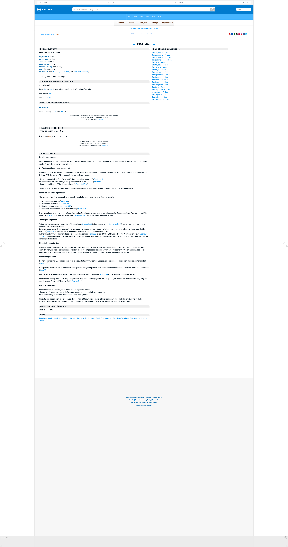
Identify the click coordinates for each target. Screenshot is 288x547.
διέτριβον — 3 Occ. (159, 97)
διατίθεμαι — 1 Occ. (160, 85)
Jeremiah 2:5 (66, 204)
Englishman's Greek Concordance (98, 318)
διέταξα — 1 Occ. (159, 62)
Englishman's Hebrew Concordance (126, 318)
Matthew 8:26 (80, 215)
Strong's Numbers (77, 318)
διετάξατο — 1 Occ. (160, 67)
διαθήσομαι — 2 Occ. (160, 77)
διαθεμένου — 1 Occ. (160, 82)
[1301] (3, 251)
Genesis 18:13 (81, 184)
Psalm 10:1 (98, 179)
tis (51, 89)
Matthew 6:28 (65, 206)
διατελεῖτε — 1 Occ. (160, 72)
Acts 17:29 (104, 274)
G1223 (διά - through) (61, 72)
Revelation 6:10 (114, 224)
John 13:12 (44, 270)
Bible (42, 34)
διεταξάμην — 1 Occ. (160, 65)
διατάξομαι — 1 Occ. (160, 52)
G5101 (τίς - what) (81, 72)
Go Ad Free (5, 538)
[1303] (285, 251)
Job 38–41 (51, 231)
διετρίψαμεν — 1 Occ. (160, 99)
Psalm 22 (92, 234)
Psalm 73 (43, 263)
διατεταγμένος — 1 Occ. (162, 60)
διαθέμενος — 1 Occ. (160, 80)
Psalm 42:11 (76, 281)
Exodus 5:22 (87, 224)
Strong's (47, 34)
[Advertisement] (144, 364)
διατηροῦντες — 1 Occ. (161, 75)
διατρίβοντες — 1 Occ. (161, 90)
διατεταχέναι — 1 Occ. (161, 55)
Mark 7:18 (82, 209)
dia (45, 89)
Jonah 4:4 (64, 201)
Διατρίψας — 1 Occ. (160, 92)
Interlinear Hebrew (61, 318)
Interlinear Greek (45, 318)
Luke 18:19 (50, 215)
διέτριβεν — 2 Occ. (159, 94)
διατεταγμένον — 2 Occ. (161, 57)
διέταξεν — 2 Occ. (159, 70)
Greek (52, 34)
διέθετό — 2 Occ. (159, 87)
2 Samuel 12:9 (99, 182)
